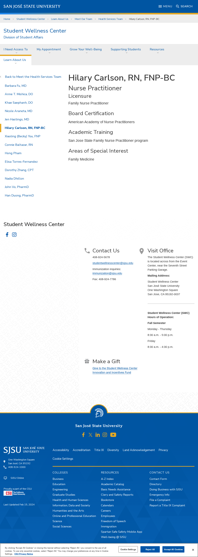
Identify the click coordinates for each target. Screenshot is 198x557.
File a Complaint (160, 500)
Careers (106, 511)
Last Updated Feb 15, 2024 (19, 504)
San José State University (32, 6)
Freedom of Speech (113, 521)
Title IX (99, 450)
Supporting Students (126, 49)
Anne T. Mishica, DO (19, 94)
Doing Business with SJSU (166, 489)
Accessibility (61, 450)
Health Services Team (110, 19)
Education (59, 484)
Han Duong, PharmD (19, 195)
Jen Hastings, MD (17, 119)
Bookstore (107, 500)
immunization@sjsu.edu (107, 273)
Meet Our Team (83, 19)
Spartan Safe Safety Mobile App (121, 532)
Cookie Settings (63, 459)
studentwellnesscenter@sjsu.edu (113, 263)
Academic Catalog (112, 484)
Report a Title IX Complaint (167, 505)
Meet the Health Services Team (38, 77)
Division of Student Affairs (23, 37)
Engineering (60, 489)
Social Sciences (62, 526)
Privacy (163, 450)
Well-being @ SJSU (113, 537)
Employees (108, 516)
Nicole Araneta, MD (18, 111)
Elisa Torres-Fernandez (21, 162)
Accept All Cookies (173, 549)
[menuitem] (16, 49)
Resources (157, 49)
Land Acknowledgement (139, 450)
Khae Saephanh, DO (19, 103)
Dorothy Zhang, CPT (19, 170)
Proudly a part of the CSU (18, 489)
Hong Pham (13, 153)
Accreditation (81, 450)
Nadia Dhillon (14, 178)
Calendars (107, 505)
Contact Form (158, 479)
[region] (99, 550)
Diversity (113, 450)
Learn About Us (59, 19)
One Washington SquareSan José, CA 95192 (21, 461)
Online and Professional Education (74, 516)
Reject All (150, 549)
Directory (155, 484)
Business (58, 479)
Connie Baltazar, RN (19, 145)
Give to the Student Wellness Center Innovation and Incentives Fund (115, 370)
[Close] (193, 549)
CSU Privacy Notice (23, 553)
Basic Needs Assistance (115, 489)
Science (57, 521)
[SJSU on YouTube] (113, 434)
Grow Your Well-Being (86, 49)
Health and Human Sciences (70, 500)
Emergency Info (159, 495)
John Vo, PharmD (17, 187)
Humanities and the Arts (68, 511)
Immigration (108, 526)
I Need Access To (16, 49)
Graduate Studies (64, 495)
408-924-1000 (17, 467)
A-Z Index (107, 479)
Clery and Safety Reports (117, 495)
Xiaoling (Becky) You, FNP (22, 136)
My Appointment (49, 49)
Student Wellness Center (31, 19)
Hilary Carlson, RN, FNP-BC (25, 128)
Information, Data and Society (71, 505)
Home (7, 19)
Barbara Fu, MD (15, 86)
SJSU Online (17, 478)
